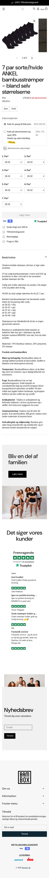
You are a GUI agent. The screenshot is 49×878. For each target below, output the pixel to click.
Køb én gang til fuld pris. (19, 124)
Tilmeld (9, 736)
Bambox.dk (26, 868)
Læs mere (17, 474)
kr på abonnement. (38, 98)
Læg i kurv (24, 215)
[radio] (5, 124)
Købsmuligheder (10, 118)
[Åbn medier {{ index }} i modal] (20, 35)
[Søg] (34, 9)
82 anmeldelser (28, 562)
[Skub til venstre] (17, 58)
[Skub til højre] (32, 58)
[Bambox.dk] (22, 9)
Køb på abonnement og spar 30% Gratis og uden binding (19, 137)
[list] (24, 35)
